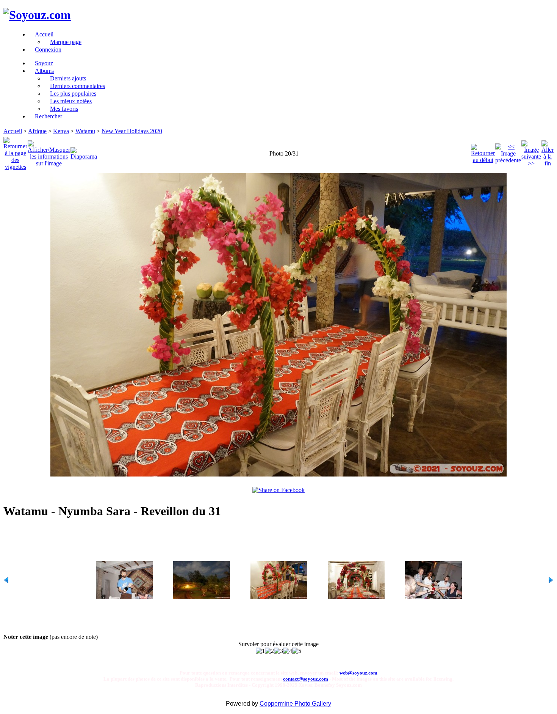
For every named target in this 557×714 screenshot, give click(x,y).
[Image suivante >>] (531, 151)
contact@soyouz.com (305, 679)
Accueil (12, 131)
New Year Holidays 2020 (132, 131)
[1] (260, 651)
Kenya (61, 131)
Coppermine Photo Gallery (295, 703)
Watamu (85, 131)
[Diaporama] (83, 151)
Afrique (37, 131)
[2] (269, 651)
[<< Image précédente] (508, 151)
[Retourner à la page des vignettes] (15, 151)
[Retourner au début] (483, 151)
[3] (278, 651)
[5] (296, 651)
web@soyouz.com (358, 673)
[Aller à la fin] (547, 151)
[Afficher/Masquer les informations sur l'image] (49, 151)
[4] (287, 651)
